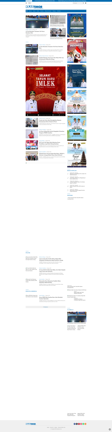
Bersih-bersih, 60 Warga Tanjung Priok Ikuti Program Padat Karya (77, 191)
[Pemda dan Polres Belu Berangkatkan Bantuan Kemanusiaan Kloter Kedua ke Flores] (58, 32)
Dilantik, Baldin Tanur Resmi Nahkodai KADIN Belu (79, 293)
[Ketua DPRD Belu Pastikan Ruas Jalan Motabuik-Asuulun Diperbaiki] (32, 299)
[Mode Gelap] (85, 3)
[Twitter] (77, 424)
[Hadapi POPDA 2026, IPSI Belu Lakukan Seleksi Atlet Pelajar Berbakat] (82, 368)
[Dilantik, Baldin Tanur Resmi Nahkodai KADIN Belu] (76, 290)
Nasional (43, 118)
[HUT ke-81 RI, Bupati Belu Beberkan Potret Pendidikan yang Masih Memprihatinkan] (32, 144)
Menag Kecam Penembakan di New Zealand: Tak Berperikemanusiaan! (78, 174)
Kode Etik (51, 427)
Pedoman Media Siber (61, 427)
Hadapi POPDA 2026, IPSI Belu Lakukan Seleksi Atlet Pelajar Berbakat (81, 414)
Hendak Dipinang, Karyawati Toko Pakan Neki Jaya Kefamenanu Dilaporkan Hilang (56, 0)
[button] (83, 3)
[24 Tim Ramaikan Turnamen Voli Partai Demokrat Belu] (37, 21)
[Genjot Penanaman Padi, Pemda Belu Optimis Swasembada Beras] (76, 240)
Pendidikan (44, 129)
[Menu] (26, 3)
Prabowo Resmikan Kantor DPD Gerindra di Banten (77, 187)
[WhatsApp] (83, 424)
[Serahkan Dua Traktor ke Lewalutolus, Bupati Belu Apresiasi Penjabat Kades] (76, 296)
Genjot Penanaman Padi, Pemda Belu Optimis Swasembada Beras (74, 287)
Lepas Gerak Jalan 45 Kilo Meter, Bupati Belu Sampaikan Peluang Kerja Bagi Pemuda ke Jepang (71, 414)
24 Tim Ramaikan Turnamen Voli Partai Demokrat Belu (76, 323)
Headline (27, 29)
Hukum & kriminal (45, 55)
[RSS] (85, 424)
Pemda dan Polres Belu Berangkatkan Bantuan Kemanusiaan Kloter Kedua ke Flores (57, 38)
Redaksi (55, 427)
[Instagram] (81, 424)
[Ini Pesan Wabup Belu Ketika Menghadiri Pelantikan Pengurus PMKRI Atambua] (32, 133)
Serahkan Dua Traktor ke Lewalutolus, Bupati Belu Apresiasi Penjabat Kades (80, 300)
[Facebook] (75, 424)
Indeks (48, 427)
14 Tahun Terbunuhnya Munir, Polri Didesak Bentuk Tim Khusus (77, 182)
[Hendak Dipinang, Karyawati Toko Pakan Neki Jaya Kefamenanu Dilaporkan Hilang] (58, 19)
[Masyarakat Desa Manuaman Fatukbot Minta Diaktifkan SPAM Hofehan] (32, 283)
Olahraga (30, 29)
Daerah (40, 140)
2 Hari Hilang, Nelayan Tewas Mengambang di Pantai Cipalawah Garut (77, 178)
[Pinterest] (79, 424)
